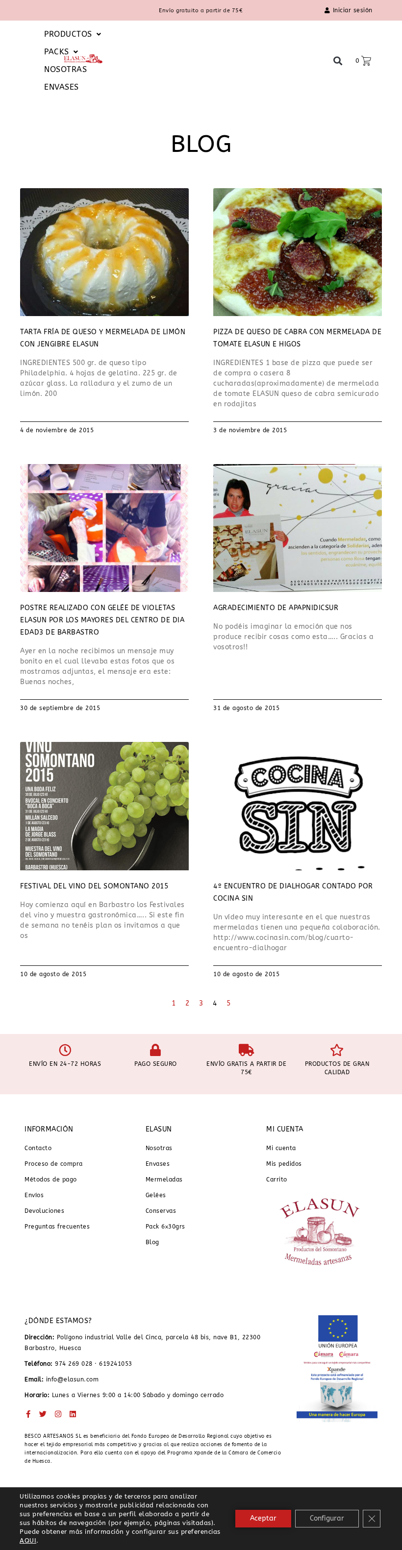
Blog (152, 1242)
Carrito (276, 1179)
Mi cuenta (281, 1148)
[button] (62, 52)
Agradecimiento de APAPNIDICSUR (275, 608)
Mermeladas (164, 1179)
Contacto (38, 1148)
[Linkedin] (73, 1414)
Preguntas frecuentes (57, 1226)
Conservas (161, 1210)
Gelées (156, 1195)
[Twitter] (43, 1414)
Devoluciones (44, 1210)
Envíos (34, 1195)
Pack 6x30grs (165, 1226)
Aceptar (263, 1518)
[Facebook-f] (28, 1414)
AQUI (28, 1540)
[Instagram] (58, 1414)
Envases (158, 1163)
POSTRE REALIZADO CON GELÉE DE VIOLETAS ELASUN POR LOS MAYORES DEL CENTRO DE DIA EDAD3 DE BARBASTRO (102, 620)
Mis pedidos (284, 1163)
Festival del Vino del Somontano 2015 (94, 886)
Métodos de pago (51, 1179)
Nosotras (159, 1148)
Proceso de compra (54, 1163)
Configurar (327, 1518)
